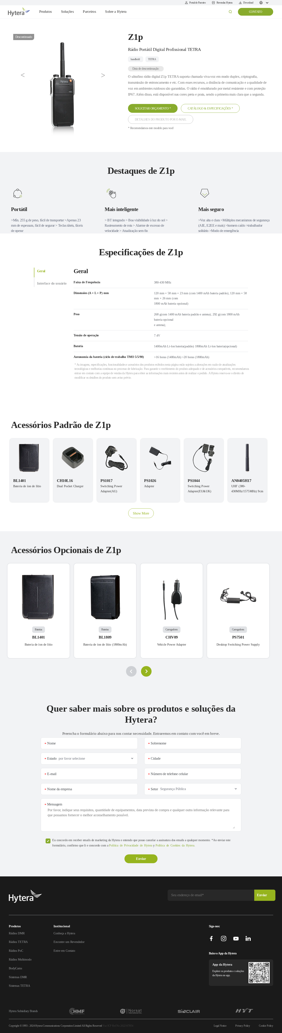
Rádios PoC (16, 950)
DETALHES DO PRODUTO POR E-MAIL (160, 119)
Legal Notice (220, 1025)
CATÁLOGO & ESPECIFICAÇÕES (210, 108)
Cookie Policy (266, 1025)
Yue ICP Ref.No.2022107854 (118, 1025)
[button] (23, 75)
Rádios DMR (17, 933)
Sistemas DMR (18, 977)
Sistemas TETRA (19, 985)
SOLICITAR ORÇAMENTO (153, 108)
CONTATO (255, 11)
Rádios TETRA (18, 942)
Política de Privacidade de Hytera (130, 845)
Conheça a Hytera (64, 933)
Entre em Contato (64, 950)
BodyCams (15, 968)
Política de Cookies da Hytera (175, 845)
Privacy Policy (242, 1025)
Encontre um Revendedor (69, 942)
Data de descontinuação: (145, 68)
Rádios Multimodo (20, 959)
